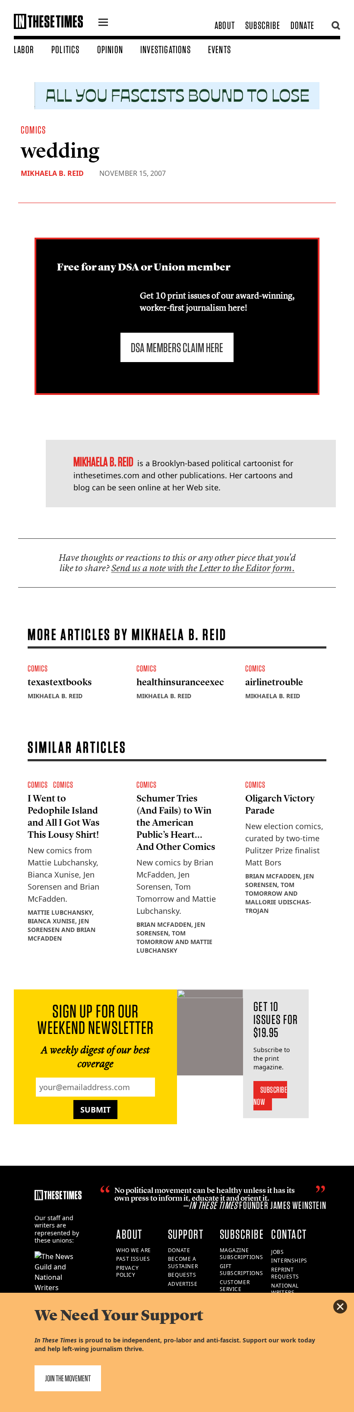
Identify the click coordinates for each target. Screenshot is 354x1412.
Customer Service (235, 1285)
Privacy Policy (127, 1271)
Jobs (277, 1252)
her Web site (195, 487)
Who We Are (133, 1250)
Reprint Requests (285, 1273)
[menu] (103, 23)
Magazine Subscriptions (241, 1254)
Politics (65, 49)
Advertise (182, 1284)
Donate (302, 25)
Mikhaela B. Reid (52, 173)
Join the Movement (68, 1378)
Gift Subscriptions (241, 1270)
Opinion (110, 49)
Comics (33, 130)
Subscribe (262, 25)
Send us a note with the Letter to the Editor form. (203, 568)
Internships (289, 1260)
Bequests (182, 1274)
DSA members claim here (177, 347)
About (225, 25)
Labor (24, 49)
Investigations (165, 49)
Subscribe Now (270, 1095)
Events (219, 49)
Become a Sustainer (183, 1262)
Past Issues (133, 1259)
